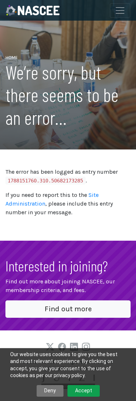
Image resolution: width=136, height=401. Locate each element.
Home (11, 57)
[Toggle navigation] (120, 10)
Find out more (68, 309)
